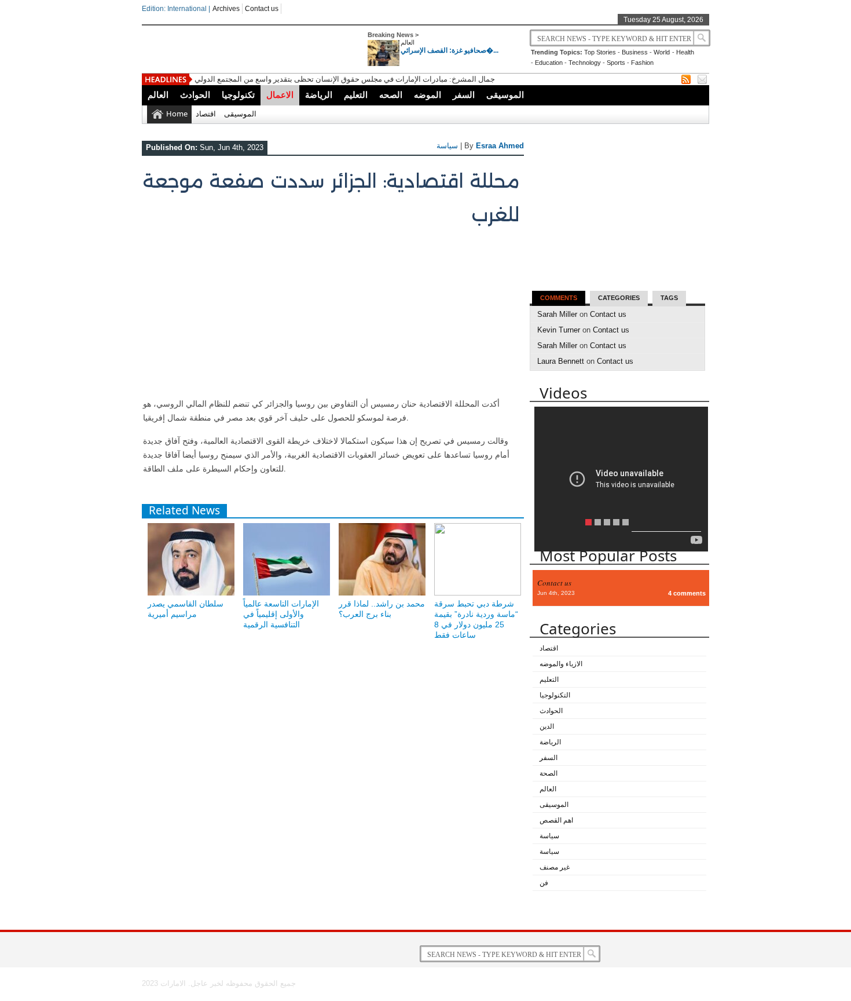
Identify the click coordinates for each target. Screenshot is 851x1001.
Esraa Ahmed (500, 145)
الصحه (390, 95)
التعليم (356, 95)
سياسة (447, 145)
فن (544, 883)
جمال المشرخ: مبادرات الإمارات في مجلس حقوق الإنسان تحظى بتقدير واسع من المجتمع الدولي (345, 79)
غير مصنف (555, 867)
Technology (584, 62)
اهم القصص (556, 820)
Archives (226, 9)
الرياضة (318, 95)
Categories (619, 297)
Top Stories (600, 52)
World (662, 52)
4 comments (687, 593)
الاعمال (280, 95)
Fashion (642, 62)
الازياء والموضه (561, 664)
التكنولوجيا (555, 695)
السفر (464, 95)
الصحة (548, 773)
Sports (616, 62)
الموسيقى (505, 95)
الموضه (427, 95)
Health (685, 52)
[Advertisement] (331, 316)
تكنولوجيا (238, 95)
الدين (547, 726)
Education (549, 62)
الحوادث (195, 95)
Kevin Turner (558, 330)
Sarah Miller (557, 314)
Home (177, 113)
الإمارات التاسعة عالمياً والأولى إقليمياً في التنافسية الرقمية (281, 614)
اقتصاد (206, 113)
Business (635, 52)
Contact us (261, 9)
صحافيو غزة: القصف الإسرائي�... (449, 50)
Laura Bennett (560, 361)
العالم (408, 42)
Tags (669, 297)
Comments (558, 297)
